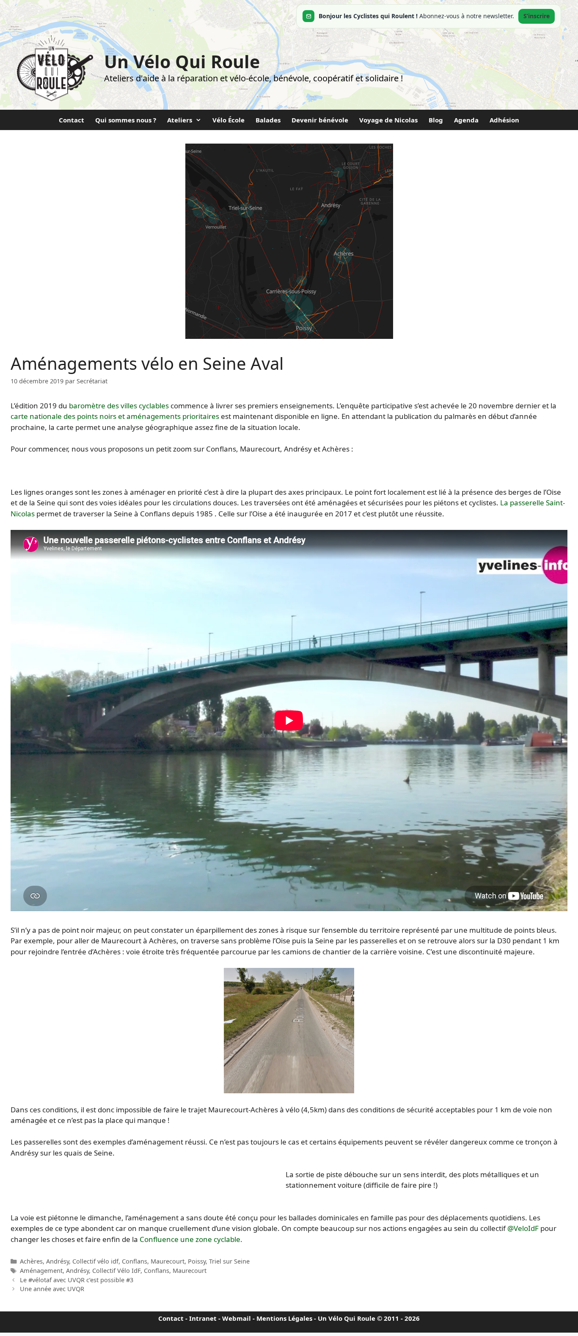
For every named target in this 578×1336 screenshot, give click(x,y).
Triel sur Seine (229, 1261)
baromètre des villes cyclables (119, 405)
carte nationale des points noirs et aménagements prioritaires (115, 416)
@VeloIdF (523, 1228)
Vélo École (228, 120)
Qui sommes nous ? (125, 120)
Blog (436, 120)
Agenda (466, 120)
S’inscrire (536, 16)
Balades (268, 120)
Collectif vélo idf (95, 1261)
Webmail (236, 1318)
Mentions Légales (284, 1318)
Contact (71, 120)
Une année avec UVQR (52, 1289)
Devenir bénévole (320, 120)
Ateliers (179, 120)
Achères (31, 1261)
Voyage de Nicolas (388, 120)
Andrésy (57, 1261)
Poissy (197, 1261)
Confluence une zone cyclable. (191, 1239)
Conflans (134, 1261)
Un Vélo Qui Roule (182, 61)
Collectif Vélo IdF (116, 1271)
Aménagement (41, 1271)
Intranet (203, 1318)
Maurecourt (167, 1261)
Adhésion (504, 120)
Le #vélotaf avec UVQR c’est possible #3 (76, 1280)
